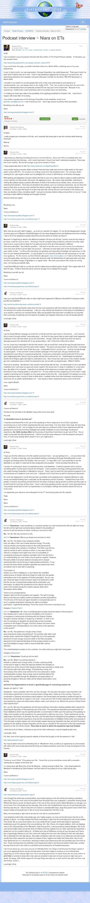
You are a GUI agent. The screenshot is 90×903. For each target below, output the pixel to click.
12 (9, 656)
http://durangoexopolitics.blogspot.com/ (19, 112)
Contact (30, 50)
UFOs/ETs (29, 31)
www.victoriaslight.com (59, 256)
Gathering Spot (10, 22)
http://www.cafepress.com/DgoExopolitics (42, 166)
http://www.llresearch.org (13, 740)
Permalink (83, 127)
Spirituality (18, 50)
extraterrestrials (37, 50)
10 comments (45, 119)
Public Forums (17, 31)
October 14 (46, 50)
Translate (82, 29)
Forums (7, 31)
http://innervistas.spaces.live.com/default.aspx (21, 219)
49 (5, 525)
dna (23, 50)
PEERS (45, 873)
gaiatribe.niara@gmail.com (14, 101)
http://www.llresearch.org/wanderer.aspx (19, 794)
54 (5, 611)
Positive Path (16, 608)
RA (26, 50)
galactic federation (56, 50)
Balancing (15, 653)
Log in (75, 119)
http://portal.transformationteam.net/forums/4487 (22, 304)
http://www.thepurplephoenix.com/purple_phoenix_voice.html (27, 63)
